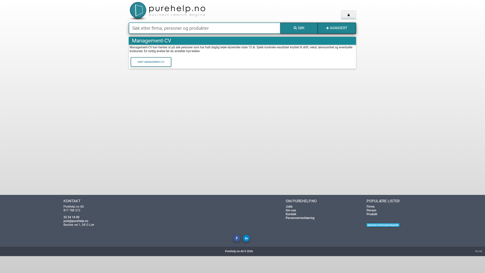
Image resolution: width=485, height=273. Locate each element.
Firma (371, 206)
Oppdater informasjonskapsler (383, 225)
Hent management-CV (151, 61)
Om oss (291, 210)
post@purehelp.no (75, 221)
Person (371, 210)
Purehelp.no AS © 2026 (239, 251)
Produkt (372, 214)
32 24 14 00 (71, 217)
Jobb (289, 206)
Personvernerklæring (300, 218)
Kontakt (291, 214)
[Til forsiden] (176, 11)
